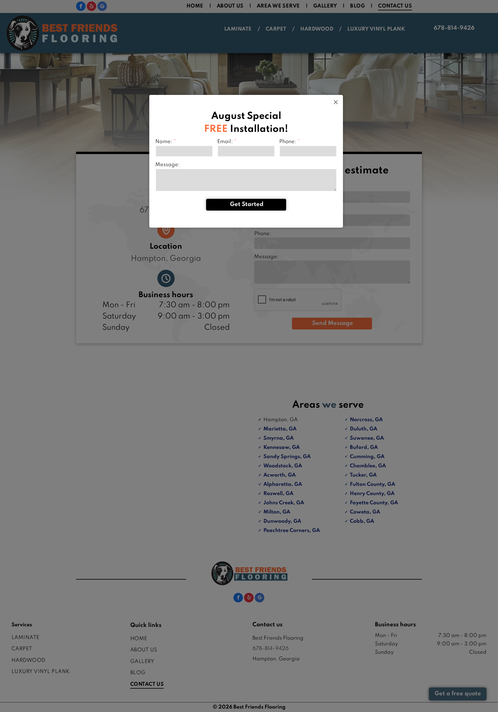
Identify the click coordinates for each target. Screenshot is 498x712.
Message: (167, 164)
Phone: (287, 141)
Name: (163, 141)
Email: (225, 141)
